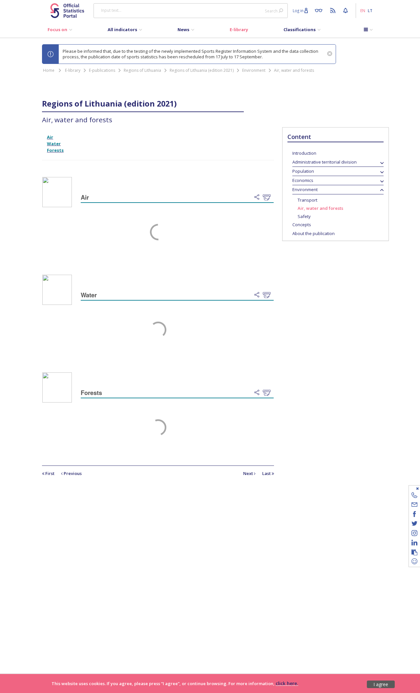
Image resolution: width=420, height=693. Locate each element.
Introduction (304, 153)
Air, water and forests (294, 70)
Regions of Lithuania (142, 70)
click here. (287, 683)
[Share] (258, 197)
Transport (307, 200)
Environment (253, 70)
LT (370, 10)
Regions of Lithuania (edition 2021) (202, 70)
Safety (304, 216)
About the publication (313, 233)
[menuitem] (60, 31)
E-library (72, 70)
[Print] (268, 197)
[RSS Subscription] (333, 10)
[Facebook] (414, 515)
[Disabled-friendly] (320, 10)
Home (48, 70)
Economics (302, 180)
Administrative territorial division (324, 162)
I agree (380, 684)
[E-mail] (414, 505)
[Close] (410, 488)
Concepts (301, 225)
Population (303, 171)
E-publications (102, 70)
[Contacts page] (414, 496)
